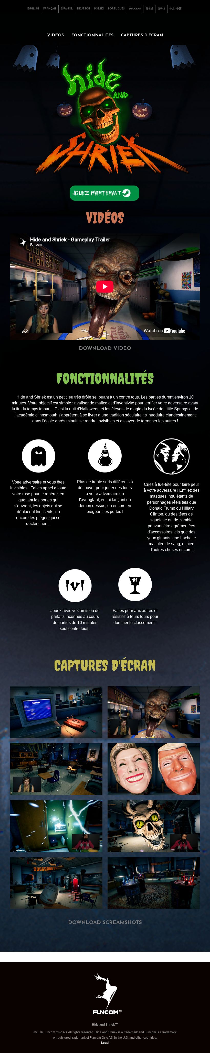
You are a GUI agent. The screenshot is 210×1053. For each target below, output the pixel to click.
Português (116, 8)
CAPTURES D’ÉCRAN (142, 35)
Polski (99, 8)
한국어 (161, 8)
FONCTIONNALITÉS (92, 35)
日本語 (149, 8)
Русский (135, 8)
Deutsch (83, 8)
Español (67, 8)
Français (49, 8)
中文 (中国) (176, 8)
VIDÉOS (55, 35)
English (33, 8)
